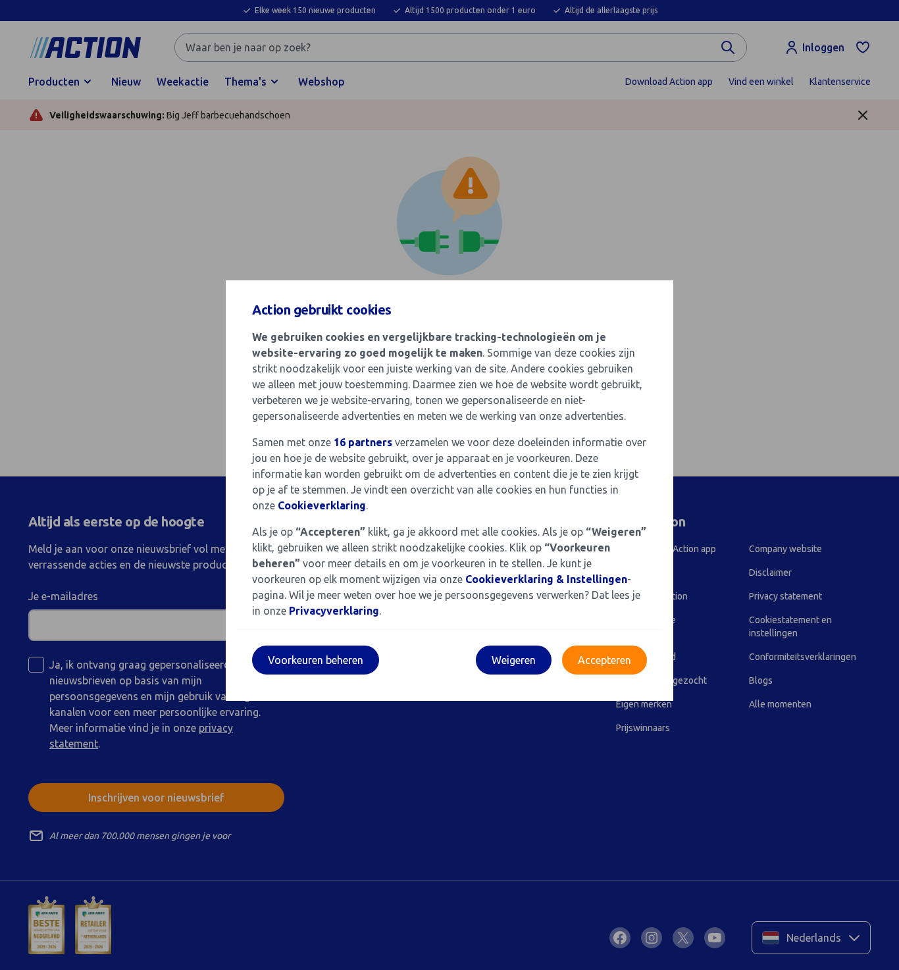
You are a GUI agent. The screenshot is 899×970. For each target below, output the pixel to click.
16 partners (363, 442)
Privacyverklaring (334, 611)
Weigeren (514, 660)
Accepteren (604, 660)
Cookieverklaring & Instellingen (546, 579)
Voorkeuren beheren (315, 660)
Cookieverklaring (322, 505)
